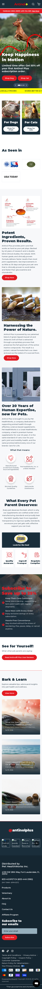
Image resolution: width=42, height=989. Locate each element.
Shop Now (9, 278)
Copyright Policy (9, 958)
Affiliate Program (10, 915)
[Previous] (15, 85)
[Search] (32, 4)
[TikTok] (8, 951)
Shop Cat (25, 78)
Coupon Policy (25, 958)
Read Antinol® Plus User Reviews (19, 657)
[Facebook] (3, 951)
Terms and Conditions (11, 955)
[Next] (26, 85)
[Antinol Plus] (21, 4)
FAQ (4, 904)
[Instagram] (12, 951)
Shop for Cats (31, 129)
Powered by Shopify (9, 979)
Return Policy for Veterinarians (15, 963)
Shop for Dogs (11, 129)
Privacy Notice (29, 955)
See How (35, 11)
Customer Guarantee (11, 961)
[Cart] (37, 4)
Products (6, 888)
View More (9, 693)
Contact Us (7, 909)
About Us (6, 898)
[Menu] (4, 4)
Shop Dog (9, 78)
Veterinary (7, 893)
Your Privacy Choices (11, 966)
